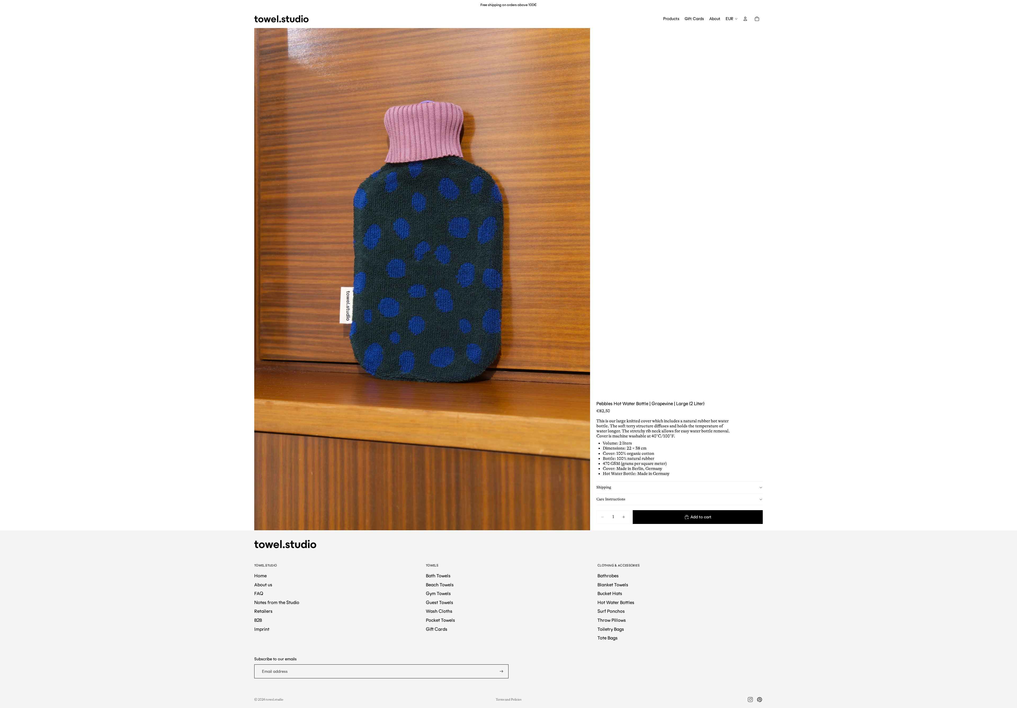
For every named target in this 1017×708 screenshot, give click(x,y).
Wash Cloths (439, 611)
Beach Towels (440, 584)
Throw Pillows (611, 620)
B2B (258, 620)
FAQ (258, 593)
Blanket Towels (612, 584)
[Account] (745, 19)
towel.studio (274, 699)
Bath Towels (438, 575)
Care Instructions (610, 499)
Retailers (263, 611)
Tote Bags (607, 638)
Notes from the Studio (276, 602)
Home (260, 575)
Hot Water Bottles (615, 602)
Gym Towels (438, 593)
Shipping (603, 487)
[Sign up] (501, 671)
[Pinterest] (759, 699)
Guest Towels (439, 602)
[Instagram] (750, 699)
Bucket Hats (609, 593)
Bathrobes (608, 575)
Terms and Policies (508, 699)
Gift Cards (436, 629)
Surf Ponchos (611, 611)
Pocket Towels (440, 620)
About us (263, 584)
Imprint (261, 629)
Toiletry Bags (610, 629)
